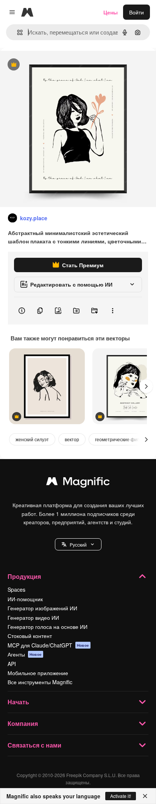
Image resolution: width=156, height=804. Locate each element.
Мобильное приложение (38, 673)
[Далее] (146, 386)
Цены (110, 12)
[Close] (145, 796)
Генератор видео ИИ (33, 617)
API (12, 664)
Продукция (24, 576)
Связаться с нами (34, 745)
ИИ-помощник (25, 599)
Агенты (25, 654)
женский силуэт (32, 439)
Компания (23, 723)
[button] (78, 544)
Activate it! (120, 796)
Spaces (16, 589)
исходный (51, 65)
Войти (136, 12)
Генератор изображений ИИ (42, 608)
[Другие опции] (112, 310)
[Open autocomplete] (16, 32)
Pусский (78, 544)
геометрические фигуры (121, 439)
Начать (18, 701)
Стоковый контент (30, 635)
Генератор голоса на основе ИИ (47, 626)
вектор (72, 439)
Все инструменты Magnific (40, 682)
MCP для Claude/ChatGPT (48, 645)
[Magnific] (78, 483)
